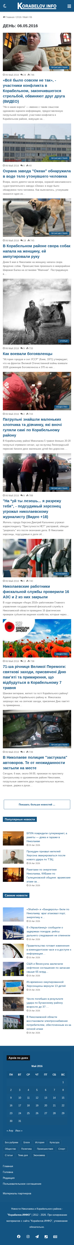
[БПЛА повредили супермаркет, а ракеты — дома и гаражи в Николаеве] (13, 838)
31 (19, 1121)
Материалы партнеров (17, 1193)
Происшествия (45, 1149)
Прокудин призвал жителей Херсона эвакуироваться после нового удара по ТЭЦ (46, 855)
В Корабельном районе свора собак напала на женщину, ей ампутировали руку (36, 251)
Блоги (27, 1142)
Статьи (9, 1155)
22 (63, 1105)
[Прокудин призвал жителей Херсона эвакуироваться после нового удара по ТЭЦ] (13, 856)
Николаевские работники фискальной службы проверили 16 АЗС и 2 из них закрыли (36, 591)
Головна (8, 1172)
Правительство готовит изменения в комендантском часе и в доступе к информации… (49, 949)
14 (54, 1097)
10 (19, 1097)
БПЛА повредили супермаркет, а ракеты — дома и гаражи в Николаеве (47, 837)
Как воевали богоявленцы (27, 354)
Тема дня (23, 1155)
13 (45, 1097)
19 (37, 1105)
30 (11, 1121)
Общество (10, 1149)
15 (63, 1097)
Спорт (61, 1149)
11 (28, 1097)
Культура (54, 1142)
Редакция (9, 1178)
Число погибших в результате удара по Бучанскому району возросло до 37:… (45, 1002)
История (39, 1142)
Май (25, 17)
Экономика (39, 1155)
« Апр (10, 1130)
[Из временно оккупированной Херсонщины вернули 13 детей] (13, 987)
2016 (18, 17)
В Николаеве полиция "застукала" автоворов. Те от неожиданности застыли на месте (35, 762)
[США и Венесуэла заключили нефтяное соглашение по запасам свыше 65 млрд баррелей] (13, 969)
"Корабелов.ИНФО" (19, 1214)
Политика (26, 1149)
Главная (9, 17)
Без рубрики (11, 1142)
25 (28, 1113)
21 (54, 1105)
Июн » (18, 1130)
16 (11, 1105)
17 (19, 1105)
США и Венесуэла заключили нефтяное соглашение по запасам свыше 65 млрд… (48, 967)
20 (45, 1105)
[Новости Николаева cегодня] (37, 6)
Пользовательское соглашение (22, 1183)
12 (37, 1097)
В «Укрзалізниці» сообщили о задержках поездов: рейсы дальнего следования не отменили (48, 931)
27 (45, 1113)
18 (28, 1105)
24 (19, 1113)
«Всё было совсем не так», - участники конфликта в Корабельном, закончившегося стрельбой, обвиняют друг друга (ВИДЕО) (34, 90)
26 (37, 1113)
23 (11, 1113)
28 (54, 1113)
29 (63, 1113)
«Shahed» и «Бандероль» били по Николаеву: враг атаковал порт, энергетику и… (48, 913)
